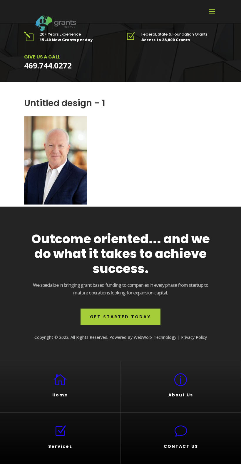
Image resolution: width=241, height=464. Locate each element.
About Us (180, 395)
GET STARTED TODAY (120, 316)
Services (60, 446)
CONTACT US (181, 446)
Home (60, 395)
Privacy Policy (194, 337)
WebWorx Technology (155, 337)
